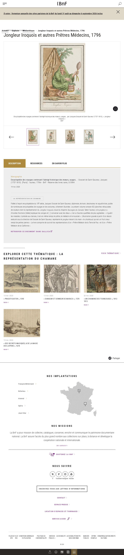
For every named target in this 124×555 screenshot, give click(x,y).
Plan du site (11, 537)
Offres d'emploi (94, 537)
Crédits (112, 536)
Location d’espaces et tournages (61, 511)
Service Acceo (59, 519)
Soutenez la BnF (64, 454)
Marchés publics (86, 537)
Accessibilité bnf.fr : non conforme (74, 537)
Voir (5, 302)
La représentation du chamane (27, 198)
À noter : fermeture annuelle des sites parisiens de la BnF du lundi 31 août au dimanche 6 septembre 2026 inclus (53, 13)
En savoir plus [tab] (59, 163)
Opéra (20, 406)
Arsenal (21, 398)
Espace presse (61, 504)
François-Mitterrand (26, 384)
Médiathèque (29, 30)
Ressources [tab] (36, 163)
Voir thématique (110, 253)
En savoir (61, 445)
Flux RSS (16, 537)
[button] (56, 552)
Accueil (5, 30)
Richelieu (21, 391)
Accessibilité (61, 536)
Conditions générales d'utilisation (26, 537)
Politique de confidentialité (41, 537)
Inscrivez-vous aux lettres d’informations (62, 489)
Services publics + (52, 537)
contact (61, 498)
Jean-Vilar (22, 413)
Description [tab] (14, 163)
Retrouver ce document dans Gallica (30, 231)
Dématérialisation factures (104, 537)
